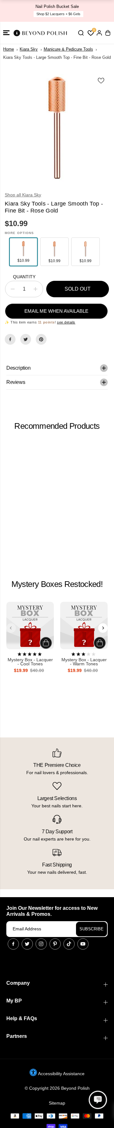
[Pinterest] (41, 339)
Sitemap (57, 1103)
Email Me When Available (56, 311)
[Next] (103, 628)
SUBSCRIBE (91, 929)
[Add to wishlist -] (101, 80)
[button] (6, 33)
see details (66, 322)
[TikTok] (69, 944)
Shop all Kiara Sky (23, 194)
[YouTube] (83, 944)
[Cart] (107, 33)
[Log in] (99, 33)
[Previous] (11, 628)
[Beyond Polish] (41, 32)
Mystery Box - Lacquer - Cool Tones (30, 662)
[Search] (81, 33)
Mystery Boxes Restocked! (57, 584)
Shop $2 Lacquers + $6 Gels (58, 14)
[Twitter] (25, 339)
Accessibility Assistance (61, 1073)
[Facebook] (10, 339)
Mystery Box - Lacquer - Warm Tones (84, 662)
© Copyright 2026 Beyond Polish (57, 1088)
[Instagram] (41, 944)
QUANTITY (24, 276)
